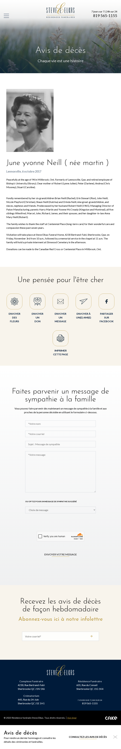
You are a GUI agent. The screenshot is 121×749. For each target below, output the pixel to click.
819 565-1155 (105, 15)
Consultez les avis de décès (88, 736)
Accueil (51, 4)
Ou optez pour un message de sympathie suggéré (51, 501)
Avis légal (71, 718)
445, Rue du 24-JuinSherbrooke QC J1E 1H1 (31, 701)
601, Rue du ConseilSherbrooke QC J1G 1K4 (89, 687)
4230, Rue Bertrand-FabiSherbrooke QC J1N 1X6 (31, 687)
